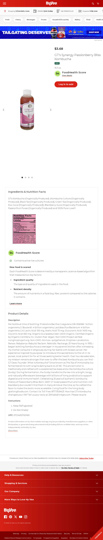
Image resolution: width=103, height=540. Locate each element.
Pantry (18, 20)
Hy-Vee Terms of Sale (70, 468)
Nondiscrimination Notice (79, 538)
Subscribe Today (86, 458)
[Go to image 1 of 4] (22, 177)
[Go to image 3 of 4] (28, 177)
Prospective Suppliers (51, 538)
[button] (67, 76)
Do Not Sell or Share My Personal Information (45, 533)
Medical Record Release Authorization (18, 538)
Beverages (31, 20)
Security (67, 533)
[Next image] (50, 109)
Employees (37, 538)
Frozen (43, 20)
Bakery (77, 20)
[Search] (93, 3)
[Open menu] (4, 3)
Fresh (7, 20)
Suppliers (64, 538)
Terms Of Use (76, 533)
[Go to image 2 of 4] (25, 177)
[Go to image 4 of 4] (32, 177)
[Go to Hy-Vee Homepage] (51, 4)
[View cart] (98, 4)
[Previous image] (3, 109)
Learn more (16, 303)
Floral (88, 20)
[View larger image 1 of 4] (27, 110)
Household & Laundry (61, 20)
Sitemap (16, 533)
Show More (13, 430)
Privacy (24, 533)
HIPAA (85, 533)
